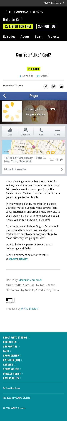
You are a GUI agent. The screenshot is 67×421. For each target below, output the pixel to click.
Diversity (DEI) (11, 360)
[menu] (4, 12)
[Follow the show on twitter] (36, 387)
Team (38, 36)
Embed (44, 75)
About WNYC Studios (15, 337)
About (25, 36)
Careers (8, 364)
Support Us (46, 26)
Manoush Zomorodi (30, 280)
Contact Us (10, 342)
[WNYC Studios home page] (30, 12)
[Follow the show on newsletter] (45, 387)
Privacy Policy (12, 373)
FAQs (6, 351)
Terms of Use (11, 369)
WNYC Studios (29, 308)
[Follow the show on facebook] (26, 387)
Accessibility (11, 378)
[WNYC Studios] (10, 301)
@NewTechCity (18, 258)
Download (28, 75)
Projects (53, 36)
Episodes (9, 36)
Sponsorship (11, 355)
